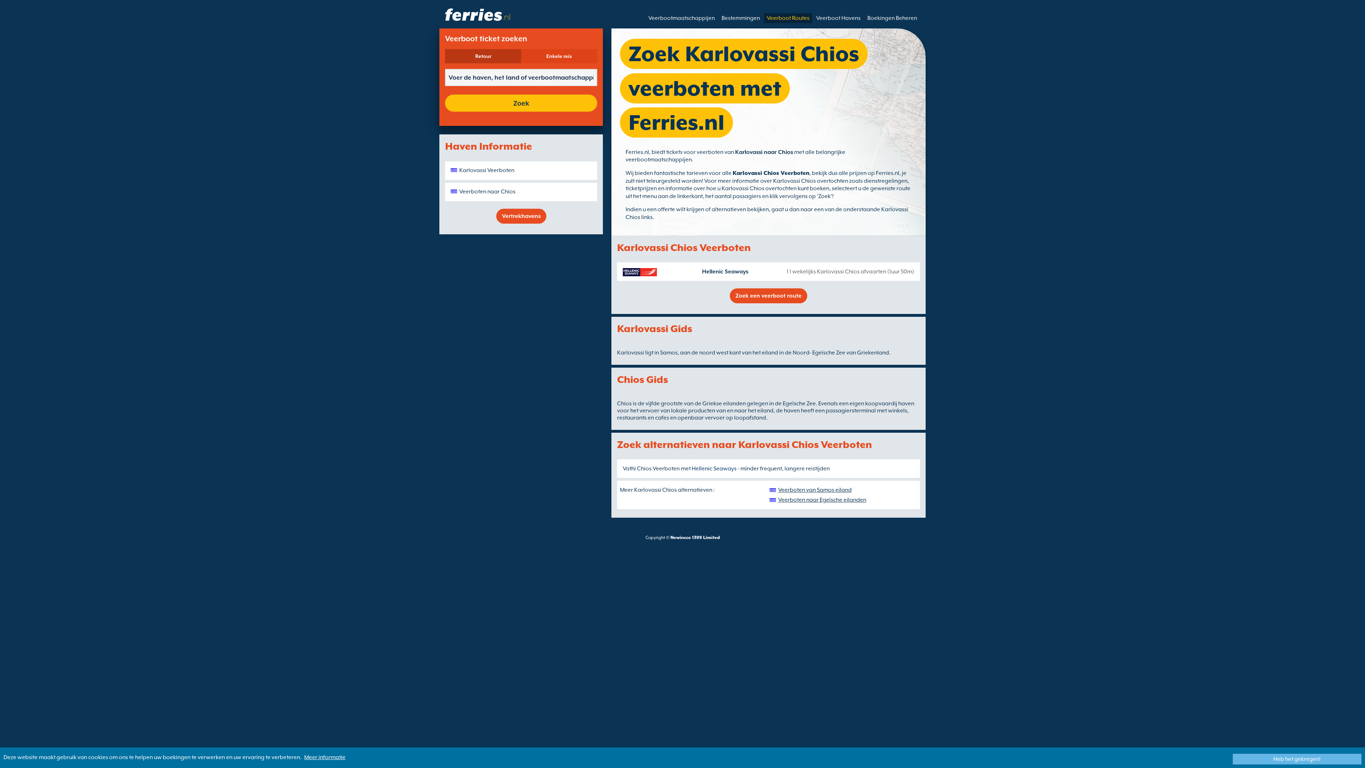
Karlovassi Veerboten (486, 170)
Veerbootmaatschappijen (681, 18)
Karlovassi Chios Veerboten (771, 173)
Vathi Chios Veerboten (651, 468)
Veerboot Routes (788, 18)
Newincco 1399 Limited (695, 537)
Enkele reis (559, 56)
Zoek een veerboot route (768, 296)
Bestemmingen (741, 18)
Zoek (521, 103)
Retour (483, 56)
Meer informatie (325, 757)
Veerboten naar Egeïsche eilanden (822, 500)
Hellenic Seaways (725, 271)
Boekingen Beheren (892, 18)
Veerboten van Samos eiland (815, 490)
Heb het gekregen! (1297, 759)
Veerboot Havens (838, 18)
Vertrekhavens (521, 216)
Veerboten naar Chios (487, 191)
